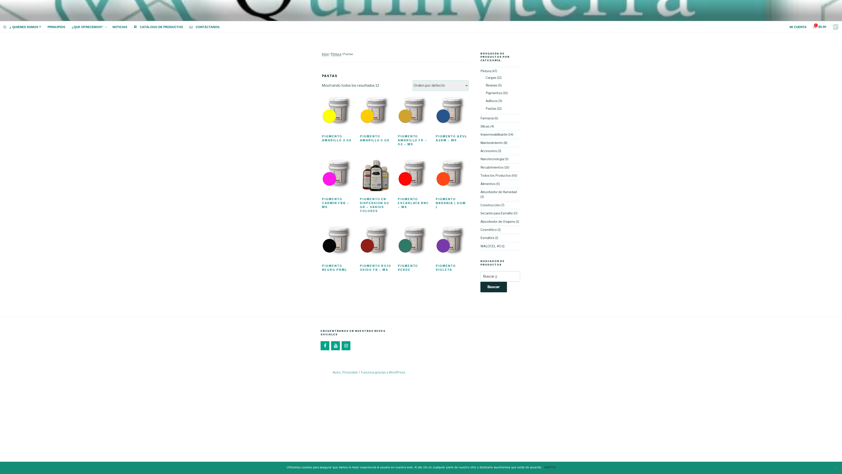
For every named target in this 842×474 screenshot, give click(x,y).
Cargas (491, 77)
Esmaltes (487, 238)
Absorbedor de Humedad (498, 192)
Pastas (491, 108)
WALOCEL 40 (490, 246)
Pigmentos (494, 93)
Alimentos (488, 184)
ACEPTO (550, 467)
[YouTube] (335, 345)
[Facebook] (325, 345)
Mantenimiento (491, 143)
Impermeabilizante (494, 134)
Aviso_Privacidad (345, 372)
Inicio (325, 54)
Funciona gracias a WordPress (383, 372)
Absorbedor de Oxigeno (497, 221)
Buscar (493, 287)
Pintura (336, 54)
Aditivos (492, 101)
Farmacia (487, 118)
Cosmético (488, 230)
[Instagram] (346, 345)
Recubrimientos (492, 167)
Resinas (491, 85)
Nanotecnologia (492, 159)
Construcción (490, 205)
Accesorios (488, 151)
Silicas (485, 126)
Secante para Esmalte (496, 213)
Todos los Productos (495, 175)
